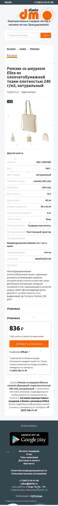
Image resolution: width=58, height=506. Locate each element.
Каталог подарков (29, 451)
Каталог (11, 49)
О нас (29, 454)
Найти (46, 35)
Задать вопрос (28, 92)
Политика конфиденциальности (29, 470)
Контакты (29, 463)
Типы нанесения (29, 457)
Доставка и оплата (29, 460)
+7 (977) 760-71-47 (18, 370)
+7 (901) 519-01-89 (43, 2)
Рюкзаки (34, 49)
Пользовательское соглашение (29, 473)
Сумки (22, 49)
